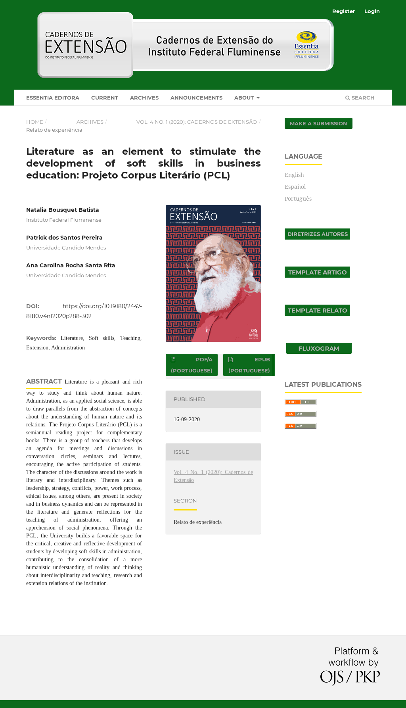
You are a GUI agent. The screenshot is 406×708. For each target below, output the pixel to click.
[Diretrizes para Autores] (317, 237)
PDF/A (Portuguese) (192, 365)
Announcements (196, 97)
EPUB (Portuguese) (249, 365)
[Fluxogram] (319, 351)
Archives (144, 97)
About (244, 97)
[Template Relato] (317, 313)
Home (34, 122)
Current (104, 97)
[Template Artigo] (317, 275)
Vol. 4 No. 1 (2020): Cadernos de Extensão (196, 122)
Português (298, 198)
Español (295, 186)
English (294, 174)
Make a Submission (318, 123)
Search (362, 97)
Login (372, 11)
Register (343, 11)
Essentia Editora (52, 97)
